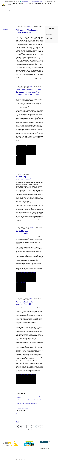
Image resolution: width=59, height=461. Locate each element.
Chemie (29, 173)
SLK (17, 422)
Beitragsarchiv (48, 41)
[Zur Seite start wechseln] (17, 426)
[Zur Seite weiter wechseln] (31, 429)
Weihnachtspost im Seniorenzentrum (23, 408)
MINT (17, 413)
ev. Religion (30, 86)
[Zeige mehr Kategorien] (42, 413)
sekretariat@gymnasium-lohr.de (36, 1)
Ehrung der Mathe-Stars (21, 405)
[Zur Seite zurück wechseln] (20, 426)
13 (28, 429)
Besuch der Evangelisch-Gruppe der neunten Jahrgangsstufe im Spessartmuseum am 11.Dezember (29, 92)
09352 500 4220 (25, 1)
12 (25, 429)
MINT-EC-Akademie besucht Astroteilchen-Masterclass (27, 403)
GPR (17, 418)
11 (41, 426)
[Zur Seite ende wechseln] (34, 429)
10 (38, 426)
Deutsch (30, 298)
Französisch (30, 26)
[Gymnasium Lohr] (6, 5)
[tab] (15, 459)
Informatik (31, 227)
